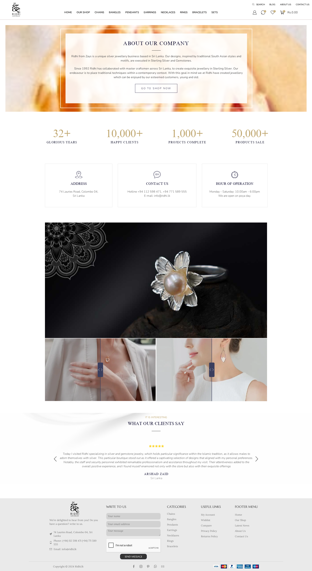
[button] (258, 4)
